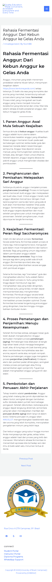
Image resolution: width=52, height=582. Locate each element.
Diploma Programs (13, 557)
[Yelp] (13, 536)
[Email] (20, 536)
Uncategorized (11, 44)
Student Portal (11, 551)
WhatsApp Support (13, 559)
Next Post (26, 465)
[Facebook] (6, 536)
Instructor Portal (12, 554)
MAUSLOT (8, 419)
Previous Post (26, 459)
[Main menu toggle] (46, 8)
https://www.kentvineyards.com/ (19, 88)
